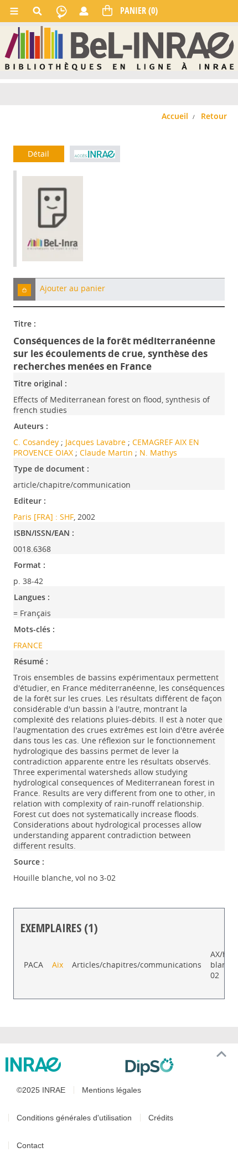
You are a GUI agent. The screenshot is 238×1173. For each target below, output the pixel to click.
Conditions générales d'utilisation (74, 1117)
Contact (30, 1145)
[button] (24, 289)
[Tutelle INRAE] (61, 1064)
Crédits (160, 1117)
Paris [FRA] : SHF (43, 516)
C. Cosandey (36, 442)
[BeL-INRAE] (119, 48)
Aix (57, 964)
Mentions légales (111, 1090)
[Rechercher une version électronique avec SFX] (95, 154)
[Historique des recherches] (61, 11)
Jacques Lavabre (95, 442)
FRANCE (28, 645)
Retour (214, 116)
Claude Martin (106, 452)
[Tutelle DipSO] (177, 1066)
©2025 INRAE (41, 1090)
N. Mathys (158, 452)
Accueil (175, 116)
